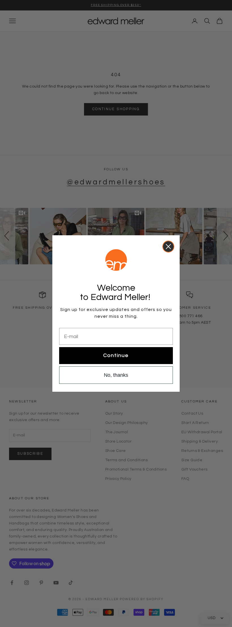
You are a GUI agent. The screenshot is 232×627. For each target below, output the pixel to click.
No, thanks (116, 375)
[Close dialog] (168, 246)
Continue (116, 355)
